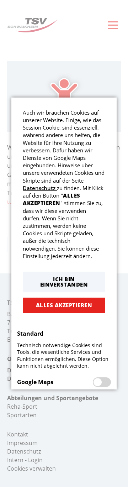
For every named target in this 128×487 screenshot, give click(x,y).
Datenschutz (40, 188)
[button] (64, 282)
